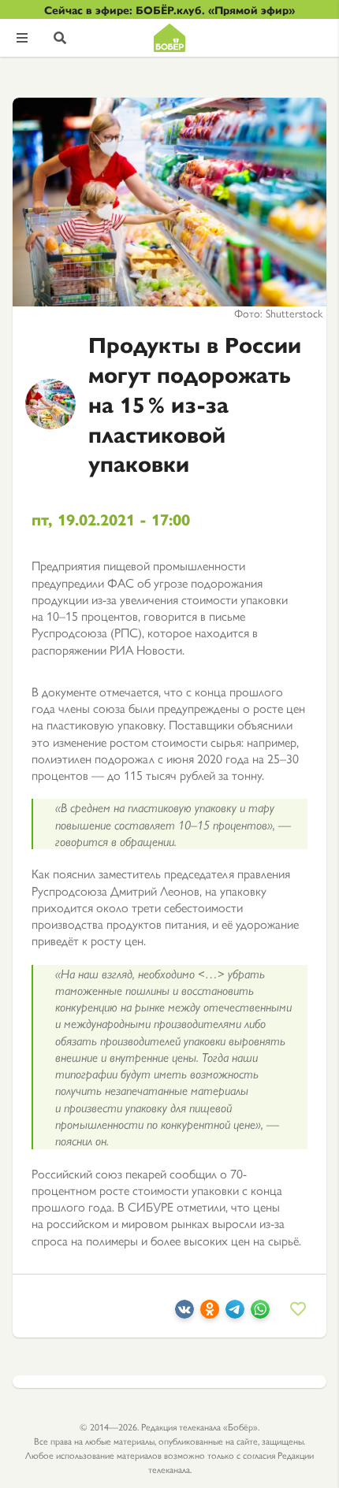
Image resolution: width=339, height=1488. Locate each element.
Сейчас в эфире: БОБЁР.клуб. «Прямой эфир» (169, 9)
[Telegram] (234, 1313)
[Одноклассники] (209, 1313)
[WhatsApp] (260, 1313)
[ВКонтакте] (184, 1313)
